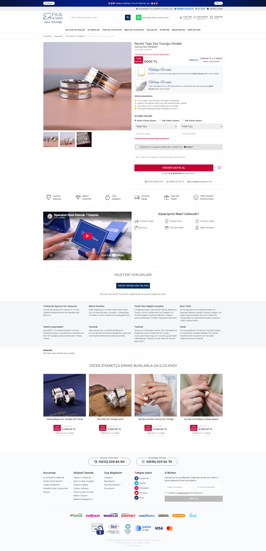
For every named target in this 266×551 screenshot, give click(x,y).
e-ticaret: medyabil (133, 545)
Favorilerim (109, 488)
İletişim (46, 492)
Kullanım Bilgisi (81, 485)
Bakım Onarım (81, 495)
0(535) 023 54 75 (176, 181)
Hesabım (108, 477)
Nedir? (189, 147)
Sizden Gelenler (81, 488)
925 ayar (47, 353)
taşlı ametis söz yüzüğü (63, 353)
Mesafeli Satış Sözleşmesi (55, 488)
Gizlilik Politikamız (51, 485)
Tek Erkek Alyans (193, 120)
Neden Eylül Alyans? (53, 481)
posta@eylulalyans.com (201, 181)
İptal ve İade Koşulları (84, 481)
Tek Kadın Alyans (170, 120)
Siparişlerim (109, 481)
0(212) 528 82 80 (155, 181)
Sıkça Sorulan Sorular (84, 492)
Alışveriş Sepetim (112, 485)
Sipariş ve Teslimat (82, 477)
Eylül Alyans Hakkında (53, 477)
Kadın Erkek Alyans (147, 120)
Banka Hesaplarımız (83, 499)
